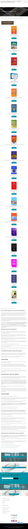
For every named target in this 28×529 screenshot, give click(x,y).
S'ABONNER (16, 478)
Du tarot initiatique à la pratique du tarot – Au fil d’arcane (14, 206)
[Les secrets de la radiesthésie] (14, 26)
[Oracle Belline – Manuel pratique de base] (14, 104)
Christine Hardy (15, 300)
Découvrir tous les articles (14, 467)
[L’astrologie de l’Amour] (14, 259)
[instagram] (14, 521)
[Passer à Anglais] (25, 1)
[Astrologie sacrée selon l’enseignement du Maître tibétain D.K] (14, 213)
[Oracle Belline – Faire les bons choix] (14, 120)
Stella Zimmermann (14, 51)
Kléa (14, 207)
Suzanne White (15, 253)
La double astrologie (14, 283)
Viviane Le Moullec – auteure (14, 98)
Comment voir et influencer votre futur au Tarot (14, 299)
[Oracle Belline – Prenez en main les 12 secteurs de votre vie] (14, 228)
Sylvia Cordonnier (14, 67)
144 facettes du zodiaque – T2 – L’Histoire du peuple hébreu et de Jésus (14, 160)
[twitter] (13, 521)
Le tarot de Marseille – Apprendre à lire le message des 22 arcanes (14, 144)
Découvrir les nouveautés (14, 456)
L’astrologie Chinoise (14, 252)
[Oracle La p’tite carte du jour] (14, 73)
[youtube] (16, 521)
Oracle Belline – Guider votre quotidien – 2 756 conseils (14, 97)
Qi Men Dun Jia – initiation (14, 66)
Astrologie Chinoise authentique (14, 190)
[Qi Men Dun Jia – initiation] (14, 57)
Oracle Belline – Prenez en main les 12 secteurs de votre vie (14, 236)
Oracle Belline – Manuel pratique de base (14, 113)
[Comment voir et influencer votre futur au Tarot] (14, 290)
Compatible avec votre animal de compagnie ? (14, 50)
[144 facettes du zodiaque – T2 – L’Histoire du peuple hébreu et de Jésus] (14, 151)
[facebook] (11, 521)
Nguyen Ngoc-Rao (14, 191)
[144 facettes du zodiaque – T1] (14, 166)
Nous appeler (14, 519)
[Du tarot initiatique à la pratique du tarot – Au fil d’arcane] (14, 197)
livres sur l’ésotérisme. (18, 445)
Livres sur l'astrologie (7, 22)
